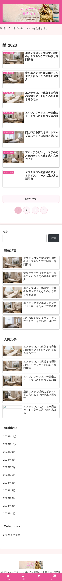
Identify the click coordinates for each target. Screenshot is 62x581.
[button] (56, 451)
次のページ (31, 198)
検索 (5, 231)
